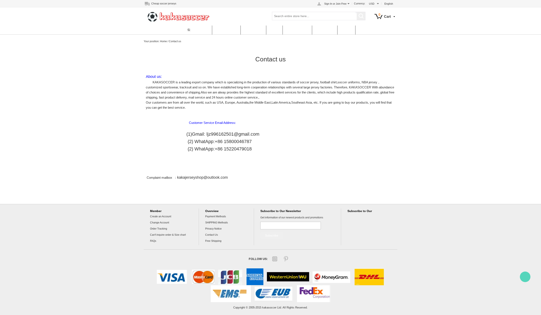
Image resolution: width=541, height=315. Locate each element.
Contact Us (324, 30)
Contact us (175, 41)
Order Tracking (158, 228)
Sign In (328, 3)
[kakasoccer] (525, 277)
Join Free (341, 3)
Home (203, 30)
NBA (274, 30)
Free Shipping (213, 240)
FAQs (346, 30)
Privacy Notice (213, 228)
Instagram (274, 259)
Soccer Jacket (297, 30)
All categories (226, 30)
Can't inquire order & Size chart (168, 234)
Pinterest (286, 259)
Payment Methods (215, 216)
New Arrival (253, 30)
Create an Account (160, 216)
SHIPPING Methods (216, 222)
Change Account (159, 222)
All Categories (158, 30)
